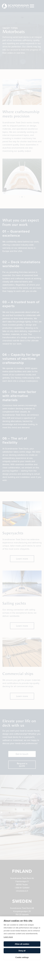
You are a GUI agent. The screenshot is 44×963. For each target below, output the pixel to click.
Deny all (22, 951)
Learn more (8, 937)
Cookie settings (22, 957)
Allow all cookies (22, 944)
